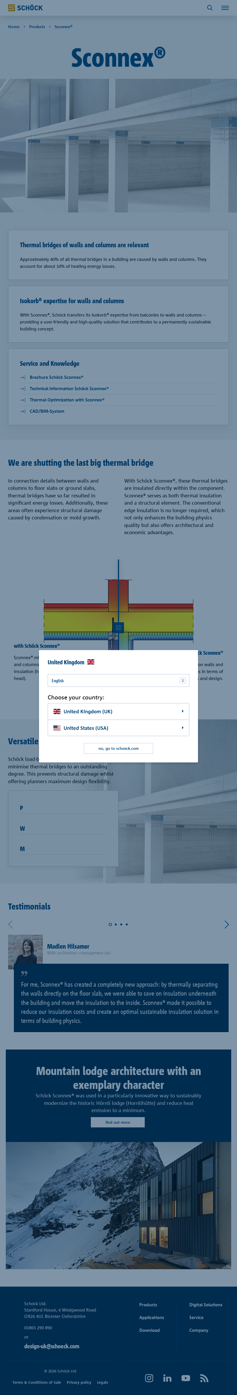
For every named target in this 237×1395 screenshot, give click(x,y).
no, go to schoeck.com (119, 748)
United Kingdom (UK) (88, 711)
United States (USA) (86, 728)
